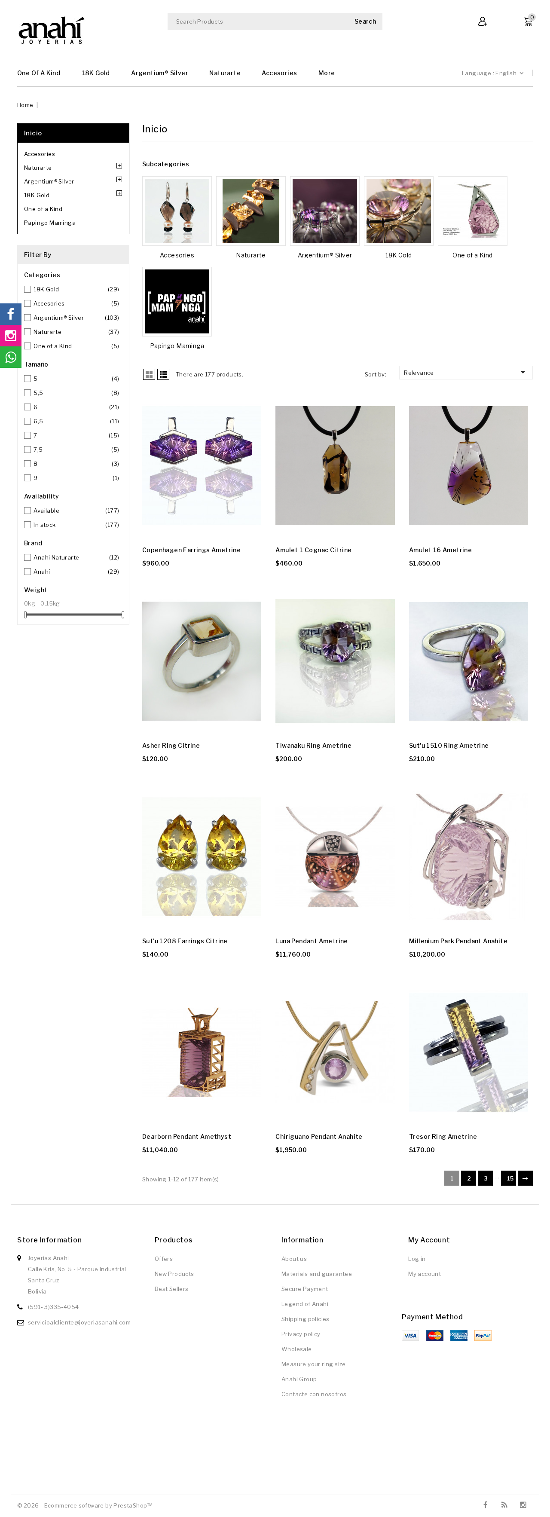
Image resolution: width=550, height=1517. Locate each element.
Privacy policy (301, 1333)
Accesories (279, 72)
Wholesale (296, 1349)
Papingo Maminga (50, 222)
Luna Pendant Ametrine (311, 941)
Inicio (33, 133)
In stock (76, 524)
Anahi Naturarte (76, 557)
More (326, 72)
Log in (416, 1258)
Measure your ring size (313, 1364)
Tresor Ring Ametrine (443, 1136)
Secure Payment (304, 1288)
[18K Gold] (399, 211)
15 (510, 1178)
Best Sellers (172, 1288)
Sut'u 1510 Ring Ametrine (449, 745)
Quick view (149, 404)
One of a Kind (38, 72)
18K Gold (96, 72)
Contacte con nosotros (313, 1394)
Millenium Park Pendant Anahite (458, 941)
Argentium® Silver (159, 72)
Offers (164, 1258)
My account (424, 1273)
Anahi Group (299, 1379)
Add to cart (149, 421)
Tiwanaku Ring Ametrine (313, 745)
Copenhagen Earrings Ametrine (191, 550)
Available (76, 510)
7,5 (76, 449)
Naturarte (225, 72)
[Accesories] (177, 211)
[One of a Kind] (472, 211)
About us (294, 1258)
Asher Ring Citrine (171, 745)
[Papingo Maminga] (177, 301)
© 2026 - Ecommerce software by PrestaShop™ (85, 1505)
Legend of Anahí (304, 1303)
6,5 (76, 421)
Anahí (76, 571)
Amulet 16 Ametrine (440, 550)
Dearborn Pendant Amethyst (186, 1136)
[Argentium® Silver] (325, 211)
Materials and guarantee (316, 1273)
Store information (49, 1240)
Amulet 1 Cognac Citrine (313, 550)
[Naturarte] (251, 211)
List (163, 374)
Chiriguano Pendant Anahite (318, 1136)
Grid (149, 374)
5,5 (76, 392)
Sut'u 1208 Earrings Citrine (185, 941)
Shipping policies (305, 1318)
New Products (174, 1273)
